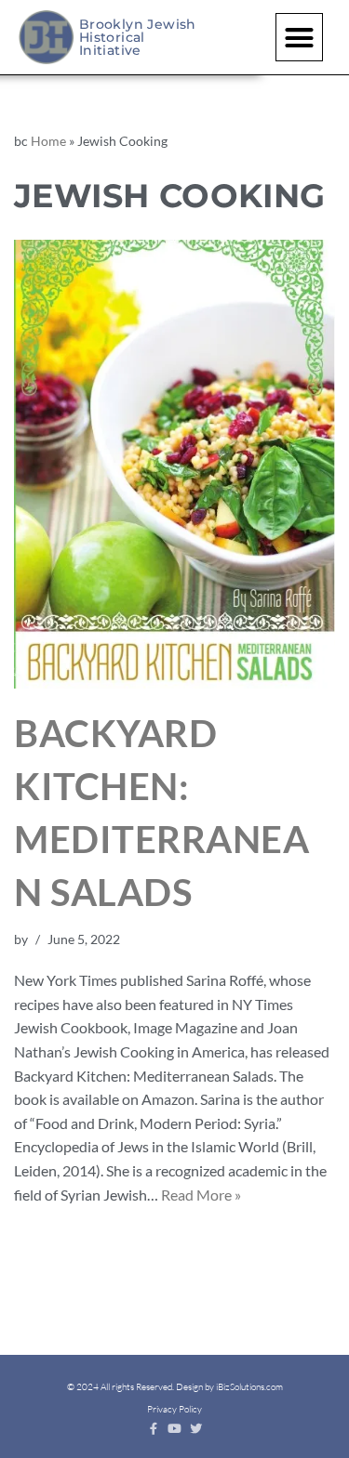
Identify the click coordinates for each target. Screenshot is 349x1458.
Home (48, 141)
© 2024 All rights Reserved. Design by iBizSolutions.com (175, 1387)
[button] (299, 37)
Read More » (201, 1194)
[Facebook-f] (153, 1429)
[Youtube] (174, 1429)
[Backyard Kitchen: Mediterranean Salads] (174, 464)
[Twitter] (196, 1429)
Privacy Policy (174, 1409)
